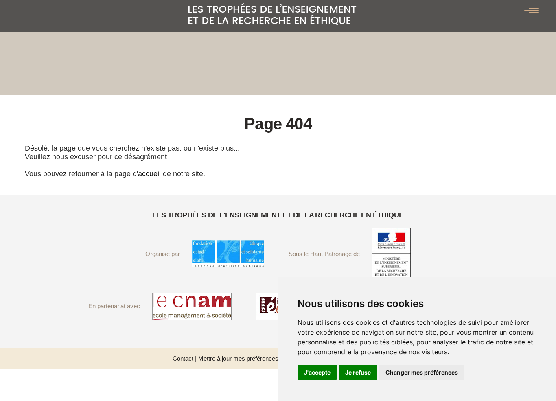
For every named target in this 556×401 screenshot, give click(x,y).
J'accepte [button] (317, 372)
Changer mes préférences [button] (421, 372)
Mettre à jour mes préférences (238, 358)
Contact (183, 358)
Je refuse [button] (358, 372)
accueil (149, 174)
